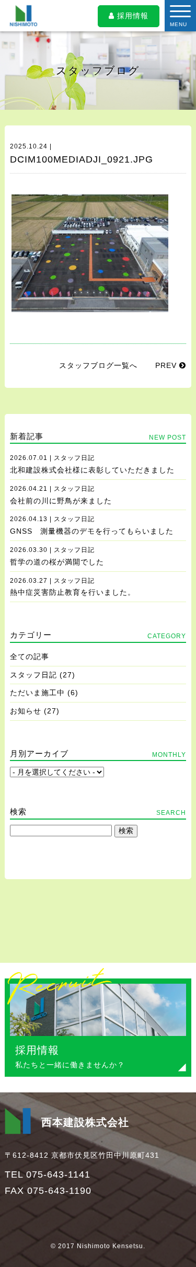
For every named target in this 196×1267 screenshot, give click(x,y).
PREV (167, 365)
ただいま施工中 (37, 692)
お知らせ (25, 711)
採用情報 (131, 15)
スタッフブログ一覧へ (98, 365)
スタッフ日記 (33, 675)
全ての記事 (29, 656)
